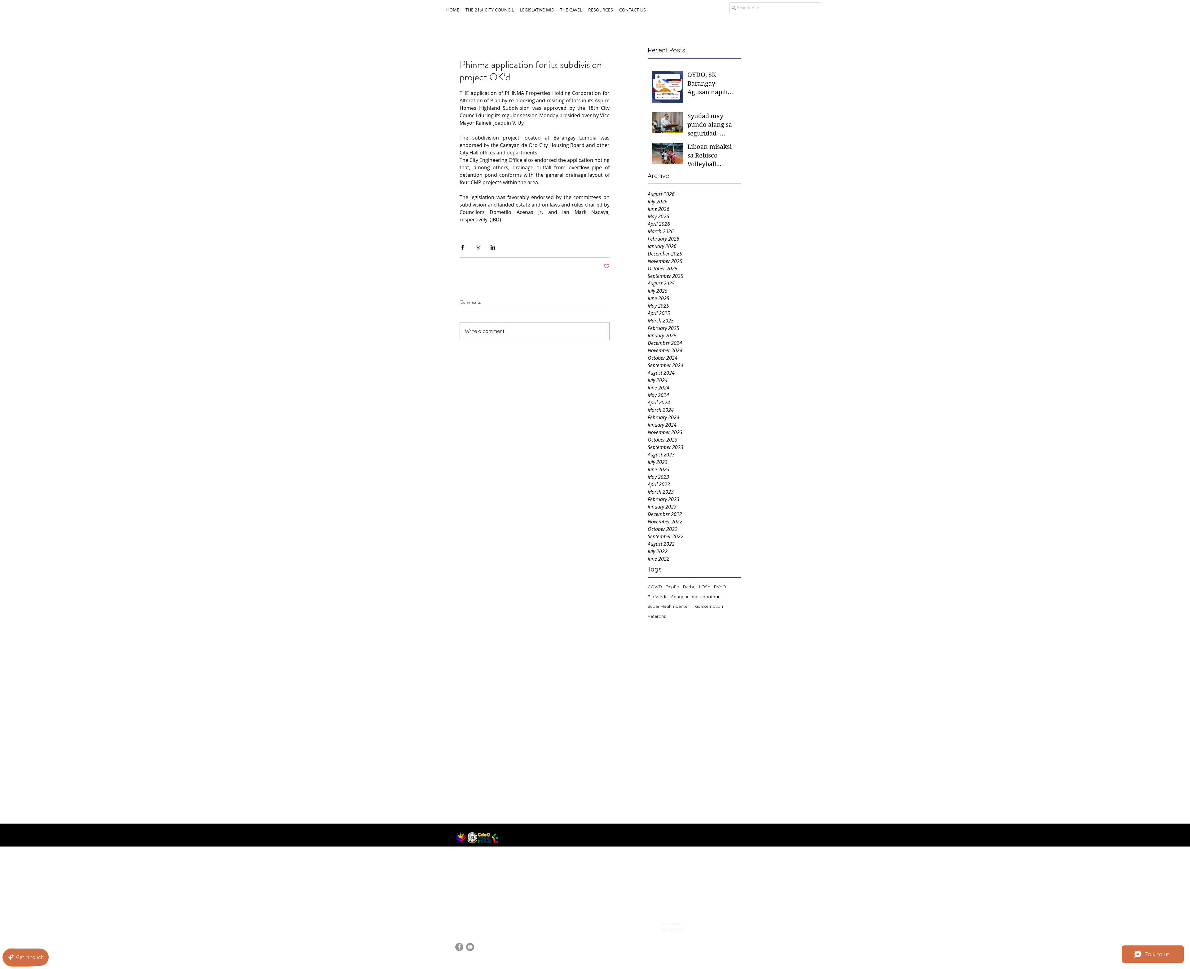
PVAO (720, 586)
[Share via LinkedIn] (493, 247)
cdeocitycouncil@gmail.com (486, 921)
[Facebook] (459, 947)
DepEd (672, 586)
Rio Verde (658, 596)
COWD (655, 586)
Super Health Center (668, 606)
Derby (689, 586)
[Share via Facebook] (462, 247)
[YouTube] (470, 947)
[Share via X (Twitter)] (478, 247)
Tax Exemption (708, 606)
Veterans (657, 616)
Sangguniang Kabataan (696, 596)
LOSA (704, 586)
